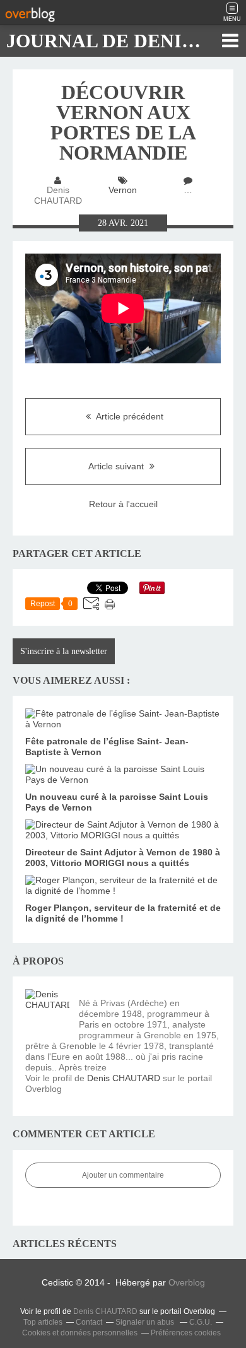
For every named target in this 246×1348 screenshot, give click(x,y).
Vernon (122, 190)
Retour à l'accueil (123, 504)
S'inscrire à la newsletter (63, 651)
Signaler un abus (145, 1322)
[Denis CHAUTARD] (47, 1011)
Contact (89, 1322)
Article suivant (117, 466)
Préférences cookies (186, 1332)
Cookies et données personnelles (80, 1332)
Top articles (42, 1322)
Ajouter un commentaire (123, 1175)
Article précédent (128, 416)
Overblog (186, 1282)
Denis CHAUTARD (123, 1078)
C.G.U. (200, 1322)
